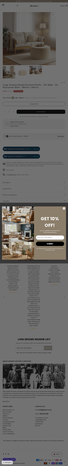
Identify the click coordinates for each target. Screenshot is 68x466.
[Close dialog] (64, 208)
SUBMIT (50, 244)
